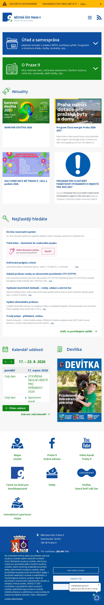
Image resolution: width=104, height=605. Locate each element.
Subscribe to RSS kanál (99, 17)
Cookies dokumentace (14, 599)
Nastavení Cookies (75, 570)
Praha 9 (52, 455)
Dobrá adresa (52, 459)
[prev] (5, 361)
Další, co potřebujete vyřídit (76, 331)
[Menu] (90, 17)
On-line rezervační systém (21, 231)
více (77, 267)
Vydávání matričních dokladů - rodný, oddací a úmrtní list (38, 287)
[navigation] (52, 43)
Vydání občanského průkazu (22, 301)
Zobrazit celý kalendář (33, 414)
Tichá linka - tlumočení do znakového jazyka (31, 243)
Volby (52, 484)
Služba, (86, 484)
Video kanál (86, 455)
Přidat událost (17, 408)
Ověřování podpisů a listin (21, 262)
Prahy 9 (86, 459)
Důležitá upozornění (23, 3)
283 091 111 (62, 551)
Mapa (17, 455)
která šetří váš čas (86, 488)
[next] (11, 361)
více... (83, 3)
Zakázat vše (76, 578)
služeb (17, 459)
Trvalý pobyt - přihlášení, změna (24, 316)
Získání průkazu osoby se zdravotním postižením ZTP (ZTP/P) (41, 273)
